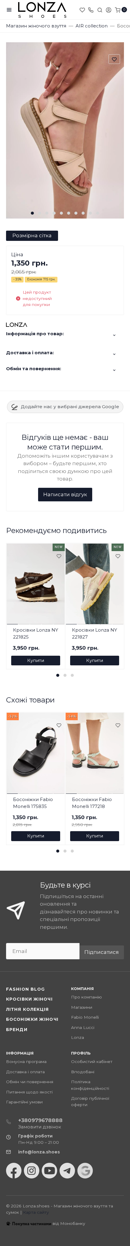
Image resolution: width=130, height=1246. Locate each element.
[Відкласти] (58, 556)
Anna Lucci (82, 1027)
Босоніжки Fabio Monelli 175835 (33, 802)
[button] (32, 213)
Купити (35, 660)
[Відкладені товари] (83, 10)
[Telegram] (67, 1170)
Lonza (77, 1037)
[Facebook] (13, 1170)
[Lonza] (42, 10)
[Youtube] (49, 1170)
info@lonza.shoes (39, 1152)
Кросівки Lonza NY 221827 (94, 633)
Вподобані (82, 1071)
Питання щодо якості (29, 1092)
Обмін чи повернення (29, 1081)
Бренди (17, 1029)
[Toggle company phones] (90, 10)
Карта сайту (36, 1212)
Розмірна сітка (32, 235)
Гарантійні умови (24, 1101)
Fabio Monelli (85, 1017)
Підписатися (101, 952)
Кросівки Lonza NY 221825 (35, 633)
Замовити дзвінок (39, 1127)
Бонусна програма (26, 1061)
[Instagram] (31, 1170)
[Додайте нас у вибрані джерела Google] (85, 1170)
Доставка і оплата (25, 1071)
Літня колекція (27, 1009)
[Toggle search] (99, 10)
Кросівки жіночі (29, 999)
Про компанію (86, 997)
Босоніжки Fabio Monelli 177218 (92, 802)
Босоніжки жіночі (32, 1019)
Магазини (81, 1007)
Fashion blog (25, 989)
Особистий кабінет (91, 1061)
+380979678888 (40, 1120)
